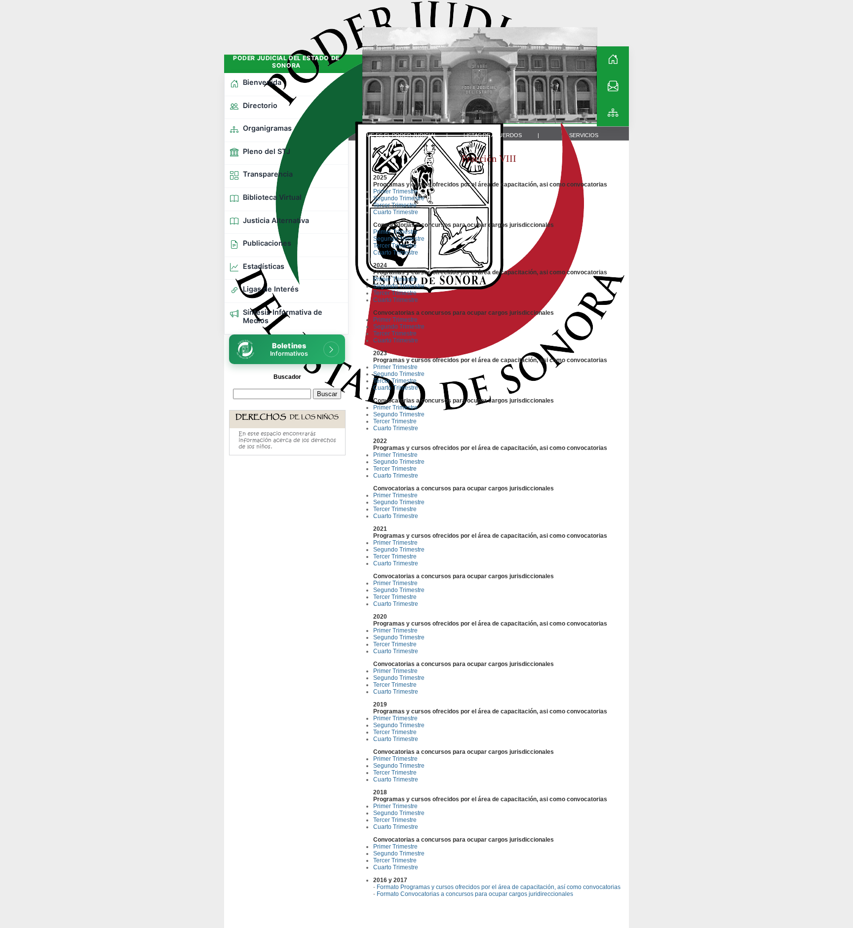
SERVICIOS (583, 135)
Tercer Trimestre (395, 205)
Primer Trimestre (395, 191)
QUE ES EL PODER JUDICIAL (399, 135)
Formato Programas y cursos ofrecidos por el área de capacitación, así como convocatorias (498, 887)
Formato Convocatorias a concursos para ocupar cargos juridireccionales (475, 894)
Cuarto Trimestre (395, 212)
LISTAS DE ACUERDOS (493, 135)
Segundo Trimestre (399, 198)
